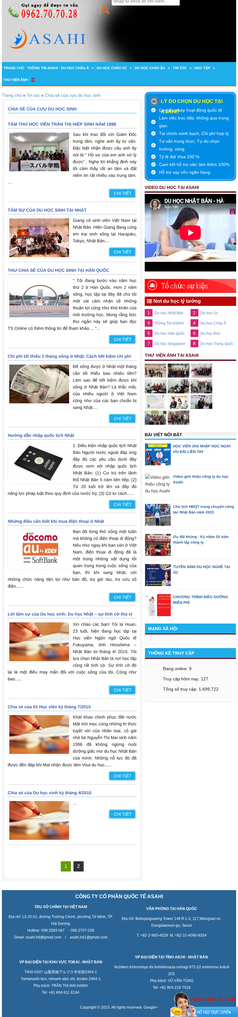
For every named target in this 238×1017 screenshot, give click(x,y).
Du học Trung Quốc (217, 344)
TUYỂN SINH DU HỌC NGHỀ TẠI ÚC (201, 570)
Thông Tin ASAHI (42, 68)
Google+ (150, 1007)
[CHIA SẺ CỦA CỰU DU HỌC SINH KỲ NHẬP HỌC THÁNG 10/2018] (39, 152)
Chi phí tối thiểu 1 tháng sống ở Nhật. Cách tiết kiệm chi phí (69, 356)
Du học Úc (209, 313)
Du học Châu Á (213, 323)
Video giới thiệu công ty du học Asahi (200, 479)
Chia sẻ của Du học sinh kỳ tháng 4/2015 (49, 792)
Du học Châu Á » (77, 68)
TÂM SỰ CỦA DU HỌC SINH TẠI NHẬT (47, 210)
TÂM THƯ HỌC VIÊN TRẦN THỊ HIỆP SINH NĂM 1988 (62, 124)
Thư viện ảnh (15, 80)
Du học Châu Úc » (114, 68)
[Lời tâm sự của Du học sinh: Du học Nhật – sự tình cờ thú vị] (39, 642)
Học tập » (205, 68)
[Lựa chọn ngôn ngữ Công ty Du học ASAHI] (33, 80)
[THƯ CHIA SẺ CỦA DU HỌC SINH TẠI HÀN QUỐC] (39, 298)
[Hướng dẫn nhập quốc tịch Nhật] (39, 463)
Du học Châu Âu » (152, 68)
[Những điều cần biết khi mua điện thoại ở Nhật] (39, 549)
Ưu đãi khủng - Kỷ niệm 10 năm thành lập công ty (200, 539)
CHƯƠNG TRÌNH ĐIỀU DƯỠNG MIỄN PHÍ (200, 600)
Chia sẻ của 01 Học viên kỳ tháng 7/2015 (49, 706)
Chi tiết (123, 193)
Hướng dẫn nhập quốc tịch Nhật (41, 435)
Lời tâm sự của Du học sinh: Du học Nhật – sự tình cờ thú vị (70, 614)
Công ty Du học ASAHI (202, 3)
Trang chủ (13, 68)
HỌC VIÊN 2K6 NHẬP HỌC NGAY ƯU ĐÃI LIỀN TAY (202, 449)
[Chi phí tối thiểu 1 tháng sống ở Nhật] (39, 384)
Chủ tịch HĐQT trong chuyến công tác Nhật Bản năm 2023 (203, 509)
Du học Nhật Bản (169, 313)
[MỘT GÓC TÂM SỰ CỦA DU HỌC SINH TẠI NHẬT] (39, 238)
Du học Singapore (170, 344)
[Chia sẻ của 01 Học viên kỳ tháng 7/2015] (39, 734)
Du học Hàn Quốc (170, 333)
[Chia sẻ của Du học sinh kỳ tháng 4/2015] (39, 820)
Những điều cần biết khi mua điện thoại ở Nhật (56, 521)
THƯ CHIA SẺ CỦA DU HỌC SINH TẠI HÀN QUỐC (58, 270)
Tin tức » (182, 68)
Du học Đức (211, 333)
